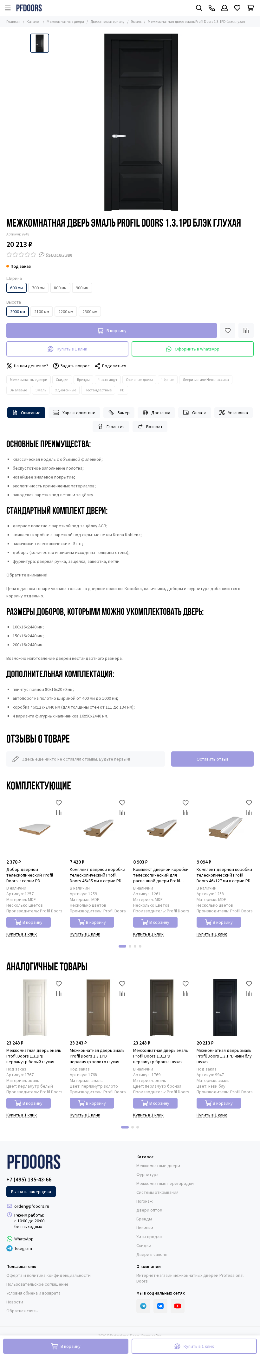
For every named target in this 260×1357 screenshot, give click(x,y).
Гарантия (116, 426)
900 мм (82, 288)
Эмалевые (18, 390)
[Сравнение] (246, 330)
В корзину (32, 922)
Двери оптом (149, 1210)
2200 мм (65, 311)
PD (122, 390)
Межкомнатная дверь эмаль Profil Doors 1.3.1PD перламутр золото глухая (97, 1055)
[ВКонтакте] (160, 1306)
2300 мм (89, 311)
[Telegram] (143, 1306)
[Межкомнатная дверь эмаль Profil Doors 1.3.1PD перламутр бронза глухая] (161, 1007)
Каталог (33, 21)
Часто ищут (107, 379)
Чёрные (167, 379)
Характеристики (78, 412)
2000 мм (17, 311)
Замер (123, 412)
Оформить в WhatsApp (197, 349)
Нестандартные (98, 390)
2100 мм (41, 311)
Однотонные (65, 390)
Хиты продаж (149, 1236)
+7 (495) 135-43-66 (28, 1179)
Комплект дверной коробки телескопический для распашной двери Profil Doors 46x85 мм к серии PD (161, 875)
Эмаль (136, 21)
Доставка (160, 412)
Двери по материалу (107, 21)
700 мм (38, 288)
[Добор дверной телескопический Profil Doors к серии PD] (34, 826)
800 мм (60, 288)
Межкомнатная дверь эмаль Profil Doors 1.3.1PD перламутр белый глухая (33, 1055)
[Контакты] (211, 8)
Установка (238, 412)
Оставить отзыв (213, 759)
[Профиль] (224, 8)
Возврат (154, 426)
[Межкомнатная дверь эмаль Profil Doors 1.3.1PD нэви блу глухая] (225, 1007)
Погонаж (144, 1201)
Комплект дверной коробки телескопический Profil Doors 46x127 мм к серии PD (224, 875)
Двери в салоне (151, 1254)
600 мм (16, 288)
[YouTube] (178, 1306)
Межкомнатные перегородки (165, 1183)
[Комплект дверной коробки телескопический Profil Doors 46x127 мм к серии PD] (225, 826)
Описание (31, 412)
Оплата (199, 412)
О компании (148, 1266)
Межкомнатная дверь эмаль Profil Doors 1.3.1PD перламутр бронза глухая (160, 1055)
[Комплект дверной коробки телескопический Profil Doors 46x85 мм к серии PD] (98, 826)
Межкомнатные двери (65, 21)
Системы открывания (157, 1192)
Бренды (83, 379)
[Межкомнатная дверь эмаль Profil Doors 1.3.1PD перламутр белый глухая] (34, 1007)
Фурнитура (147, 1174)
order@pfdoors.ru (31, 1206)
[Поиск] (199, 8)
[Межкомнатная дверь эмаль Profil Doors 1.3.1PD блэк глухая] (141, 122)
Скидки (62, 379)
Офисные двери (139, 379)
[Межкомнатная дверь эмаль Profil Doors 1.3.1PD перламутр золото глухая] (98, 1007)
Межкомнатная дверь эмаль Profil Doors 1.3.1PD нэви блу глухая (224, 1055)
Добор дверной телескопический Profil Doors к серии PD (29, 875)
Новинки (144, 1228)
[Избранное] (227, 330)
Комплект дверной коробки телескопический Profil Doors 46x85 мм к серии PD (97, 875)
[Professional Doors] (29, 8)
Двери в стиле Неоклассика (206, 379)
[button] (122, 946)
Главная (13, 21)
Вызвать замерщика (31, 1191)
